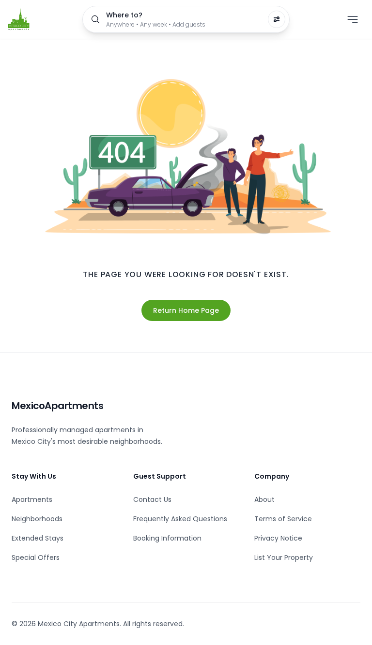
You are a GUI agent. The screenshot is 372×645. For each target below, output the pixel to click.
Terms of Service (283, 519)
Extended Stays (37, 538)
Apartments (32, 499)
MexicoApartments (57, 405)
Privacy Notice (278, 538)
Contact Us (152, 499)
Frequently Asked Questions (180, 519)
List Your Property (283, 557)
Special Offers (36, 557)
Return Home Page (186, 310)
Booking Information (167, 538)
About (264, 499)
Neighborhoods (37, 519)
